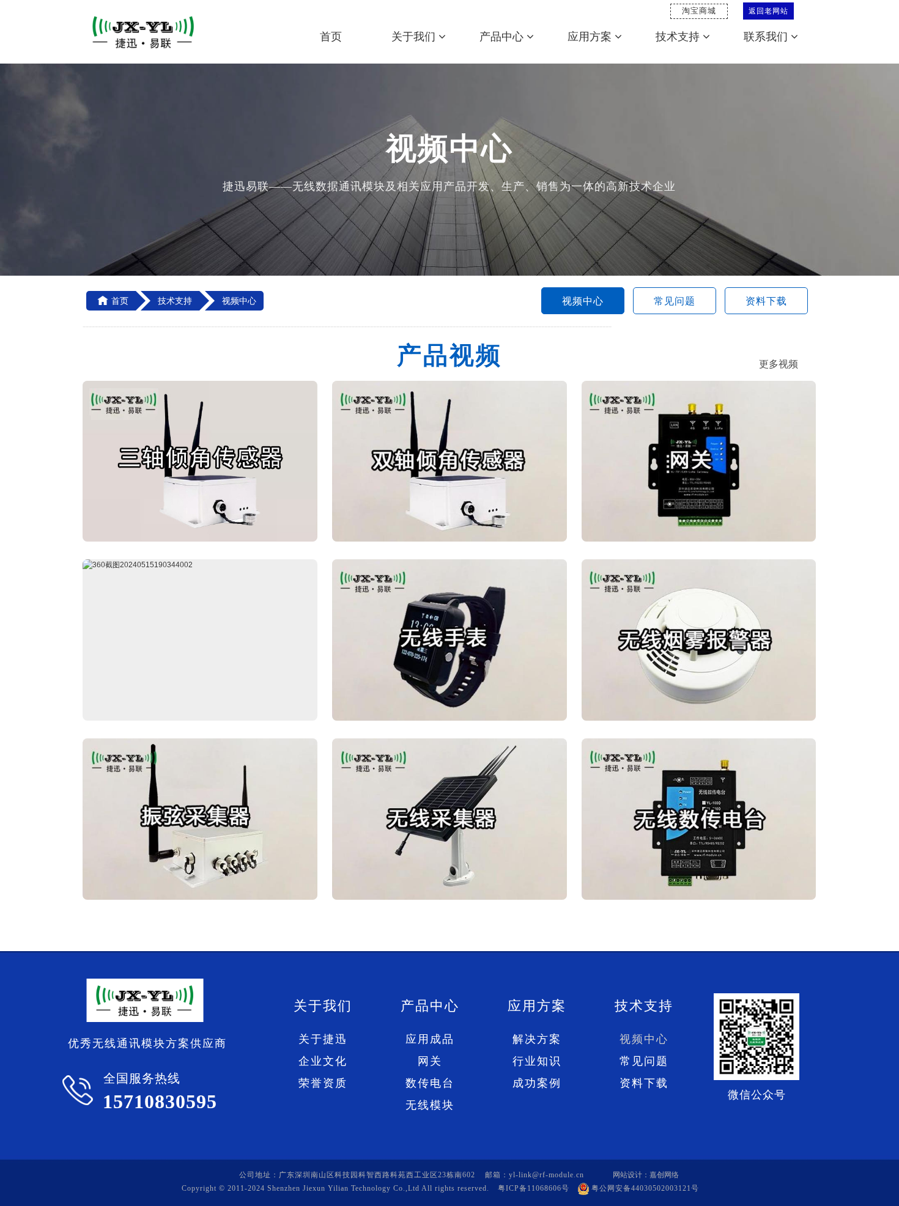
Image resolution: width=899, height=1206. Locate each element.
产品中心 (503, 37)
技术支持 (679, 37)
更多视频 (778, 364)
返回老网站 (768, 11)
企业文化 (322, 1061)
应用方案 (591, 37)
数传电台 (429, 1083)
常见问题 (674, 301)
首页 (331, 37)
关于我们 (414, 37)
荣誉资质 (322, 1083)
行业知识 (536, 1061)
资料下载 (766, 301)
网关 (430, 1061)
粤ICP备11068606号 (533, 1188)
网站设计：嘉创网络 (646, 1175)
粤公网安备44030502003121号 (645, 1188)
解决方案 (536, 1039)
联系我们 (767, 37)
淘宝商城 (699, 10)
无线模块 (429, 1105)
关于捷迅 (322, 1039)
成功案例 (536, 1083)
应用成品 (429, 1039)
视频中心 (583, 301)
